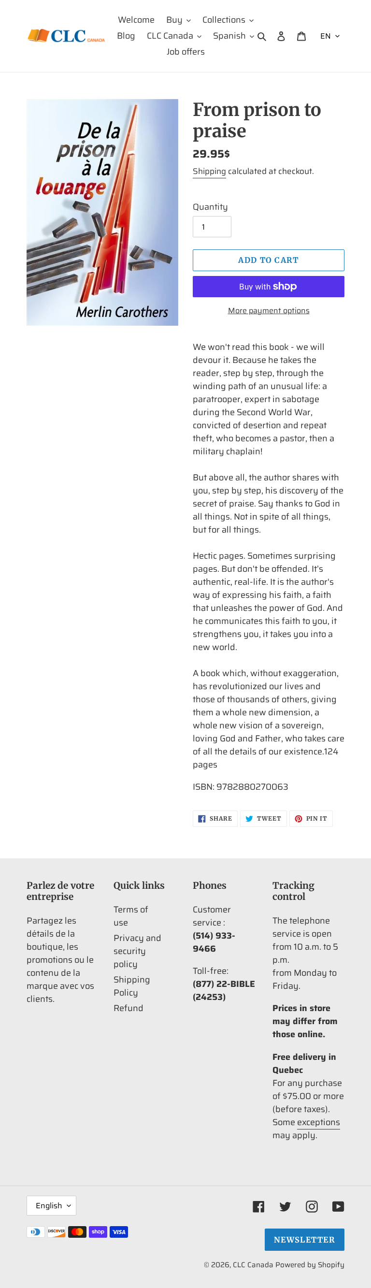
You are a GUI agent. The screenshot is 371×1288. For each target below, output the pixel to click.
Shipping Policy (132, 986)
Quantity (210, 207)
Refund (128, 1008)
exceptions (318, 1122)
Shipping (209, 171)
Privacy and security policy (137, 951)
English (49, 1206)
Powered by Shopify (309, 1265)
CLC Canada (253, 1265)
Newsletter (304, 1240)
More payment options (269, 311)
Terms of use (131, 916)
